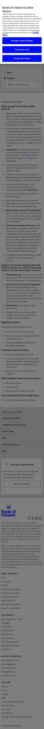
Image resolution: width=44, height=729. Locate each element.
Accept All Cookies (22, 58)
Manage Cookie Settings (22, 40)
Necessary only (22, 49)
